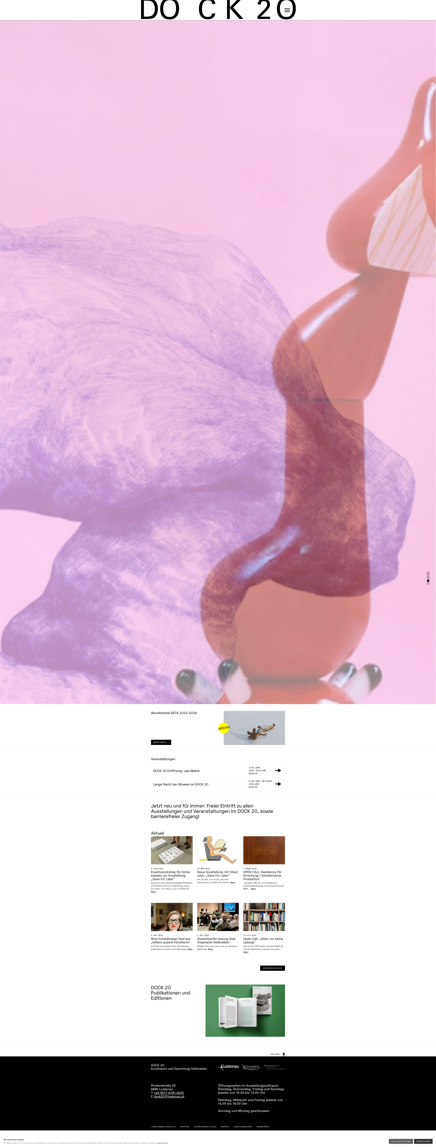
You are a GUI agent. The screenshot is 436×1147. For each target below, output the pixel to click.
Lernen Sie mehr (162, 1143)
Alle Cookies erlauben (401, 1141)
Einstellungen (423, 1141)
